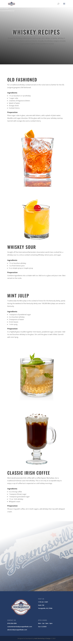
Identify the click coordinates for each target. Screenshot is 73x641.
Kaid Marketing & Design (42, 638)
